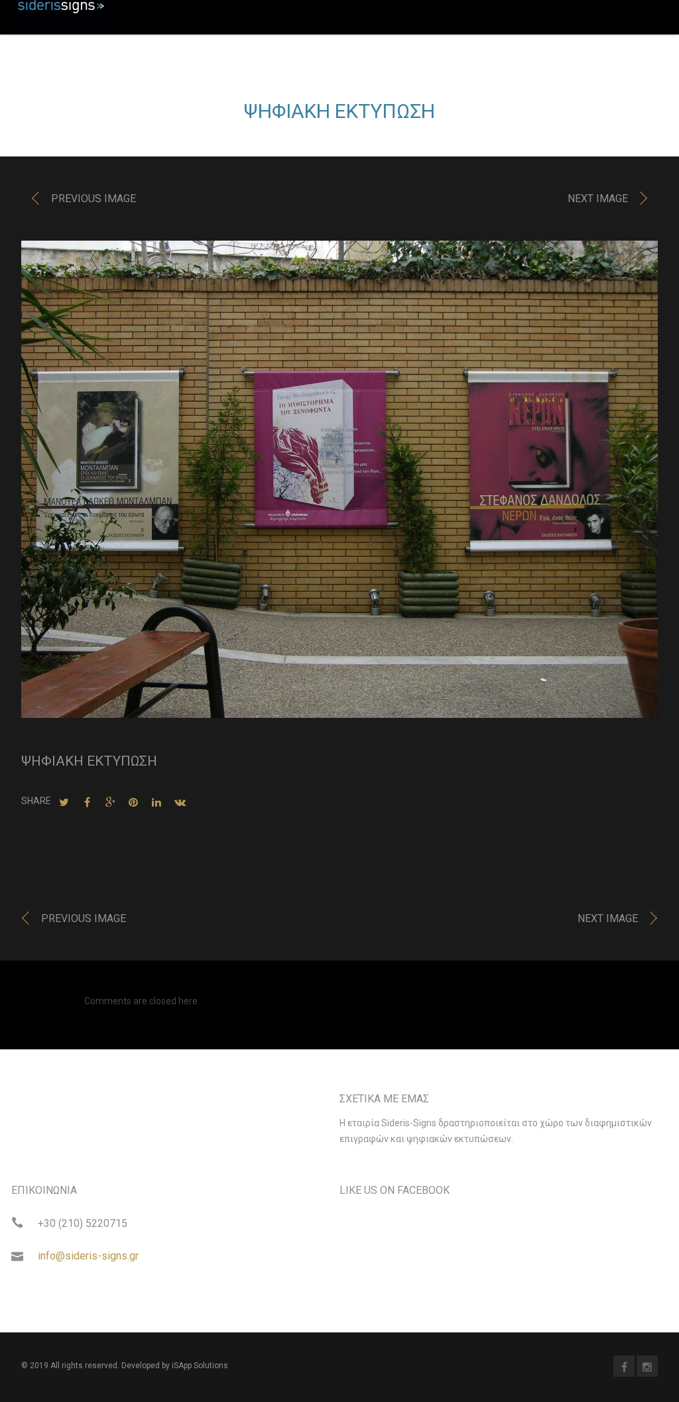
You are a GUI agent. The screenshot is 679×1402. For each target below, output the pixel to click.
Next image (598, 198)
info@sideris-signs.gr (88, 1256)
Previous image (93, 198)
